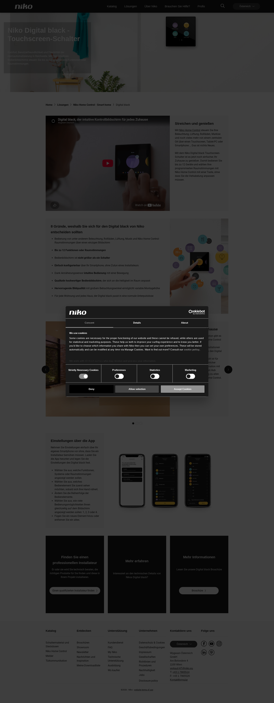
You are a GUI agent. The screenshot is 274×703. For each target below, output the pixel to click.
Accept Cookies (182, 389)
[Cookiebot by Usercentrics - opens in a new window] (191, 312)
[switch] (119, 376)
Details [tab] (137, 322)
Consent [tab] (89, 322)
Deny (91, 389)
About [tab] (184, 322)
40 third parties (94, 361)
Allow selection (137, 389)
